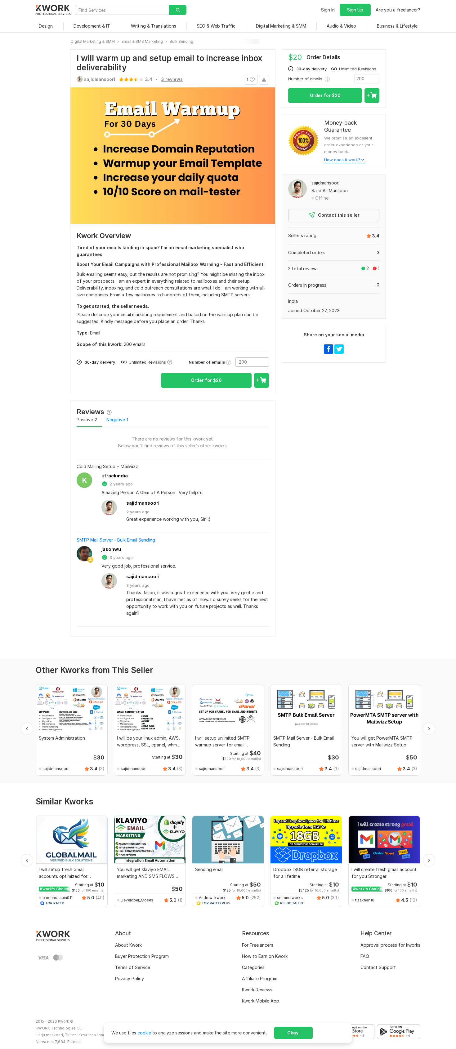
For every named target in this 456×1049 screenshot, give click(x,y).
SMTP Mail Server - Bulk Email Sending (116, 539)
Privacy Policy (129, 978)
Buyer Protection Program (142, 956)
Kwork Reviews (257, 989)
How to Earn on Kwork (265, 956)
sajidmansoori (142, 503)
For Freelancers (257, 945)
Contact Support (378, 967)
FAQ (364, 956)
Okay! (293, 1032)
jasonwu (111, 549)
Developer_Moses (137, 900)
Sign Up (355, 9)
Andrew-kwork (212, 897)
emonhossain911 (57, 897)
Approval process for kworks (390, 945)
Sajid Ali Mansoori (329, 190)
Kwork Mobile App (260, 1000)
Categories (253, 967)
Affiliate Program (259, 978)
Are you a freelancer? (398, 9)
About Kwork (128, 945)
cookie (144, 1032)
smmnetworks (290, 897)
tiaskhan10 (364, 900)
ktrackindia (114, 476)
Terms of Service (132, 967)
